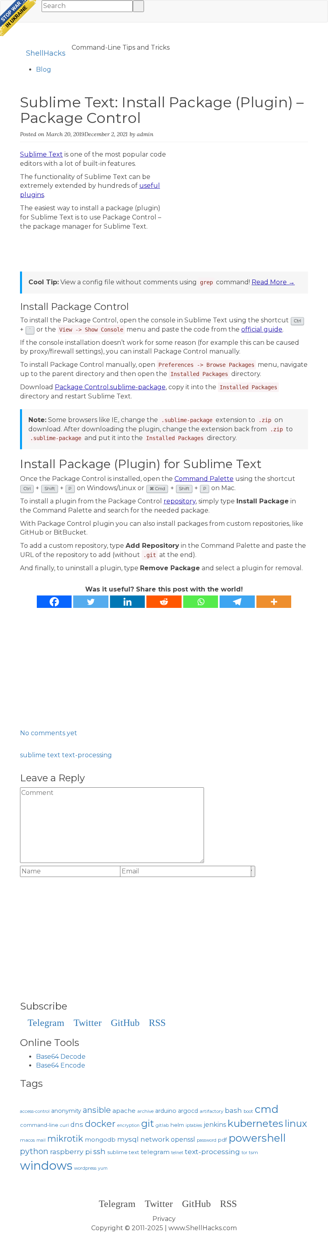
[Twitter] (90, 601)
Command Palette (204, 479)
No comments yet (48, 733)
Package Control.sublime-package (110, 387)
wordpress (85, 1168)
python (34, 1151)
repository (180, 501)
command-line (39, 1125)
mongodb (100, 1139)
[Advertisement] (241, 216)
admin (145, 134)
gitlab (162, 1125)
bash (233, 1110)
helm (177, 1125)
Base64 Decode (61, 1056)
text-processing (87, 755)
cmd (266, 1109)
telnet (177, 1152)
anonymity (66, 1110)
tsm (253, 1152)
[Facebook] (54, 601)
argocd (188, 1110)
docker (100, 1123)
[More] (274, 601)
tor (244, 1152)
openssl (183, 1139)
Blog (43, 69)
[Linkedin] (127, 601)
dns (76, 1124)
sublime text (40, 755)
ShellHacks (46, 53)
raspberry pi (71, 1151)
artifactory (211, 1111)
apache (124, 1110)
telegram (155, 1152)
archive (145, 1111)
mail (41, 1140)
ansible (97, 1110)
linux (296, 1123)
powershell (257, 1138)
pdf (222, 1139)
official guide (261, 329)
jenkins (215, 1124)
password (206, 1140)
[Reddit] (164, 601)
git (147, 1123)
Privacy (164, 1219)
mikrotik (65, 1138)
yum (103, 1168)
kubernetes (255, 1123)
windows (46, 1166)
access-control (35, 1111)
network (154, 1139)
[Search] (138, 6)
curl (64, 1125)
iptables (194, 1125)
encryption (128, 1125)
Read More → (273, 282)
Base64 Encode (60, 1065)
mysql (128, 1139)
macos (27, 1140)
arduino (165, 1110)
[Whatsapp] (200, 601)
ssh (99, 1151)
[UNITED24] (18, 18)
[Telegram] (237, 601)
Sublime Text (41, 154)
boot (248, 1111)
